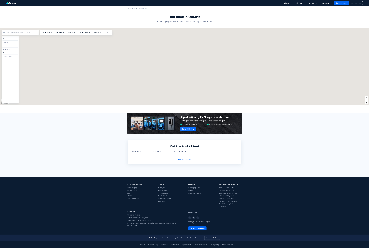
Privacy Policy (215, 244)
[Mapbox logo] (5, 103)
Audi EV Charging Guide (226, 204)
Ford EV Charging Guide (226, 190)
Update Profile (186, 244)
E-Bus (128, 193)
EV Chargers (161, 188)
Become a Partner (356, 3)
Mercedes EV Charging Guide (228, 201)
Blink (140, 8)
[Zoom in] (366, 97)
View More (222, 206)
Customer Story (153, 244)
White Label (161, 201)
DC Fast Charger (163, 193)
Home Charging (132, 188)
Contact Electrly (188, 129)
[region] (184, 66)
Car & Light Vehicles (133, 198)
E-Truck (129, 196)
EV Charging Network (132, 8)
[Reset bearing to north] (366, 102)
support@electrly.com (144, 220)
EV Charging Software (164, 198)
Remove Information (200, 244)
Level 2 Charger (162, 190)
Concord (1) (157, 151)
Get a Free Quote (342, 3)
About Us (142, 244)
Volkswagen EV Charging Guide (228, 193)
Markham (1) (136, 151)
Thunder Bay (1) (180, 151)
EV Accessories (162, 196)
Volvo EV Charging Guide (226, 198)
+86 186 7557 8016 (135, 215)
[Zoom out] (366, 100)
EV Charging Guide (194, 188)
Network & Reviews (194, 193)
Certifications (175, 244)
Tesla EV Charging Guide (226, 188)
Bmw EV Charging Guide (226, 196)
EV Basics (191, 190)
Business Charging (132, 190)
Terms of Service (227, 244)
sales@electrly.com (142, 218)
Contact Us (164, 244)
